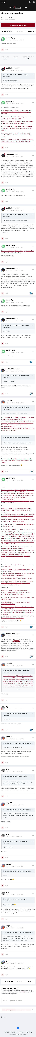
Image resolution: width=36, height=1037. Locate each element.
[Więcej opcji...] (33, 39)
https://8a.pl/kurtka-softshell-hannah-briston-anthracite (16, 578)
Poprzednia (8, 31)
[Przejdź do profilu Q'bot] (3, 962)
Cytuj (6, 49)
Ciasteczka (28, 1032)
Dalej (30, 31)
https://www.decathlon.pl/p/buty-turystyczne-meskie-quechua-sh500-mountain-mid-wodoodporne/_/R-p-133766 (16, 134)
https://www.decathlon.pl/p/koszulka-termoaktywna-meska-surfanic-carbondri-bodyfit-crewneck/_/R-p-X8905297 (16, 112)
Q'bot (8, 961)
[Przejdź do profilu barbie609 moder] (3, 69)
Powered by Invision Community (18, 1034)
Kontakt (21, 1032)
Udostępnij (9, 1010)
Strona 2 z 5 (20, 31)
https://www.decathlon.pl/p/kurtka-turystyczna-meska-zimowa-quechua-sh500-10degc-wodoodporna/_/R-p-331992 (16, 128)
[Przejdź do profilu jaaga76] (3, 401)
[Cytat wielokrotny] (2, 50)
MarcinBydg (8, 18)
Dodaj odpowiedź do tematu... (14, 1000)
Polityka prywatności (10, 1032)
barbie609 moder (12, 68)
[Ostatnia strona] (34, 31)
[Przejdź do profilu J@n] (3, 708)
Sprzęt (13, 19)
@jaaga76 (16, 641)
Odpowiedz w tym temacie (18, 25)
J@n (7, 707)
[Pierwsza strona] (2, 31)
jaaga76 (9, 400)
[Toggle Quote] (4, 74)
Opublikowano (14, 40)
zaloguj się (24, 992)
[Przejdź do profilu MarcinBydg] (3, 39)
